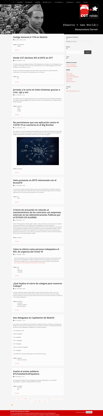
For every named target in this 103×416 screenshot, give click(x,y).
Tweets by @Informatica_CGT (73, 91)
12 (33, 401)
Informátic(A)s (47, 2)
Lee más (17, 50)
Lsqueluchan (69, 80)
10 (57, 398)
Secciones (19, 2)
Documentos (28, 2)
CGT (67, 72)
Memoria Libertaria (70, 81)
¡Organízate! (69, 2)
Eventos (37, 2)
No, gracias (89, 412)
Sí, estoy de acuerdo (80, 412)
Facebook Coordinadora (71, 66)
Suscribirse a (12, 405)
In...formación (69, 78)
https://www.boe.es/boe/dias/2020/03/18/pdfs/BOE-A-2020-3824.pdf (29, 262)
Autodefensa (58, 2)
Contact (85, 2)
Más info (57, 414)
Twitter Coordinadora (71, 64)
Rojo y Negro (69, 73)
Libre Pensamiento (70, 75)
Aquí (14, 353)
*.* (13, 2)
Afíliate (78, 2)
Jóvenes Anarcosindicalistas (72, 76)
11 (62, 398)
